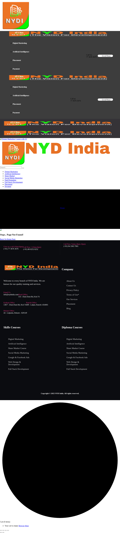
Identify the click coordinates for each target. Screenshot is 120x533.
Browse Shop (24, 526)
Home (62, 208)
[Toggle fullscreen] (3, 530)
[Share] (6, 530)
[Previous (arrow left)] (1, 532)
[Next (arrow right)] (3, 532)
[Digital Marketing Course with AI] (13, 139)
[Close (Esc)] (8, 530)
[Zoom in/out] (1, 530)
